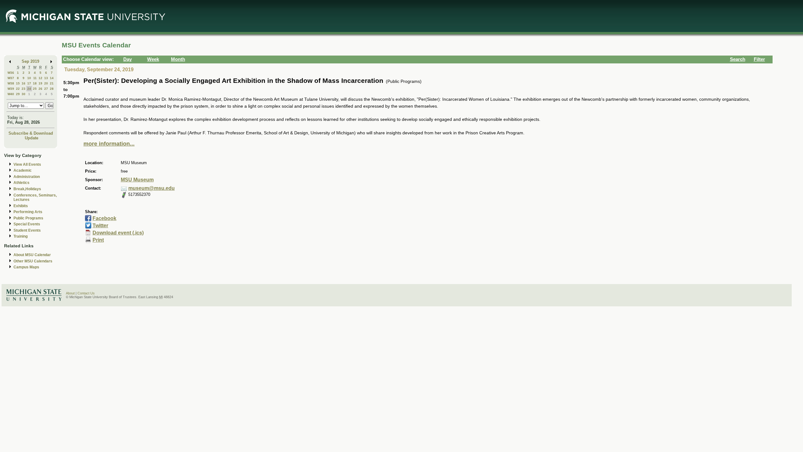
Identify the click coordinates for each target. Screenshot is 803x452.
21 (52, 83)
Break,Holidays (27, 189)
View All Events (27, 164)
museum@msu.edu (151, 188)
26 (40, 88)
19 (40, 83)
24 (29, 88)
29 (18, 94)
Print (98, 240)
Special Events (26, 224)
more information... (109, 144)
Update (31, 138)
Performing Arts (27, 212)
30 (23, 94)
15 (18, 83)
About (70, 293)
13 (46, 78)
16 (23, 83)
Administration (26, 177)
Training (20, 236)
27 (46, 88)
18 (35, 83)
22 (18, 88)
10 (29, 78)
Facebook (104, 218)
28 (52, 88)
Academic (22, 170)
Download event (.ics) (118, 232)
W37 (11, 78)
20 (46, 83)
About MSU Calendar (32, 255)
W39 (11, 88)
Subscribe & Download (30, 133)
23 (23, 88)
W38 (11, 83)
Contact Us (86, 293)
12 (40, 78)
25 (35, 88)
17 (29, 83)
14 (52, 78)
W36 (11, 72)
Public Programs (28, 218)
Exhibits (20, 206)
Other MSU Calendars (32, 261)
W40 (11, 94)
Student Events (27, 230)
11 (35, 78)
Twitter (100, 225)
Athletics (21, 182)
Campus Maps (26, 267)
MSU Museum (137, 179)
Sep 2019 (30, 61)
